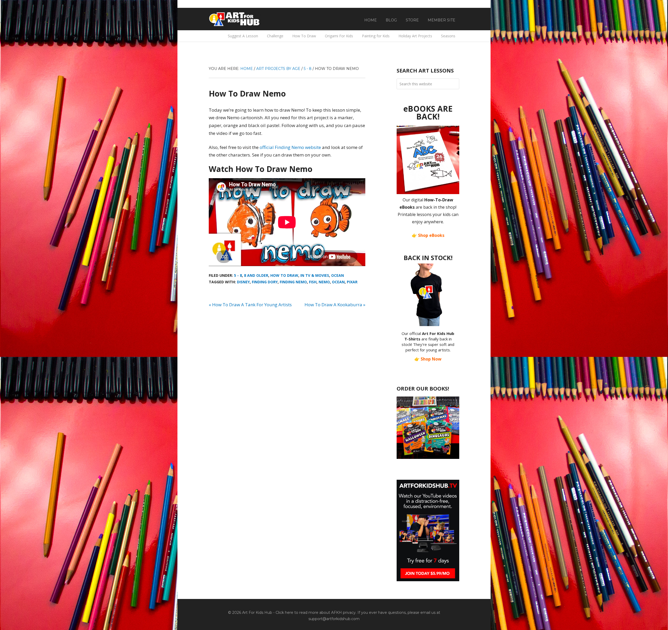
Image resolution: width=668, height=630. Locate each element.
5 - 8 (238, 275)
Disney (243, 281)
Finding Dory (265, 281)
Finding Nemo (293, 281)
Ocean (337, 275)
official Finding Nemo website (290, 147)
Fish (313, 281)
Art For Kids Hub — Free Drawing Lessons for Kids (235, 19)
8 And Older (256, 275)
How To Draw (284, 275)
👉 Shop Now (428, 359)
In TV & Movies (314, 275)
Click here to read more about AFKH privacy (316, 612)
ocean (338, 281)
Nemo (324, 281)
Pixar (352, 281)
